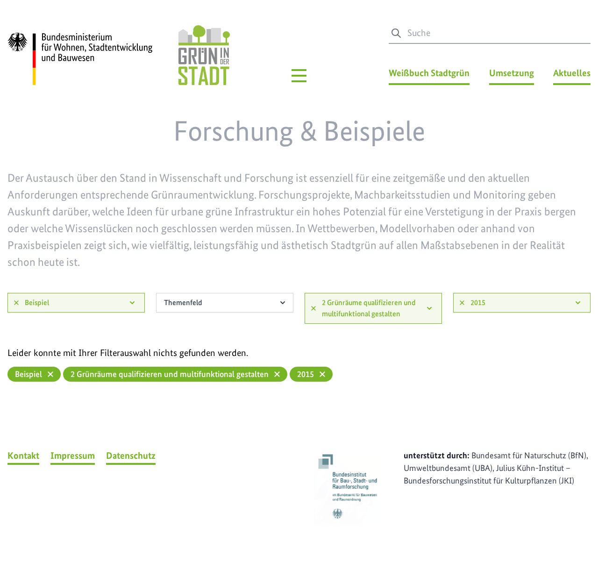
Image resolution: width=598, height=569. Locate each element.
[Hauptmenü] (299, 75)
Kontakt (23, 455)
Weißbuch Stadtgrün (429, 72)
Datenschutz (131, 455)
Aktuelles (572, 72)
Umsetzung (511, 72)
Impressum (72, 455)
